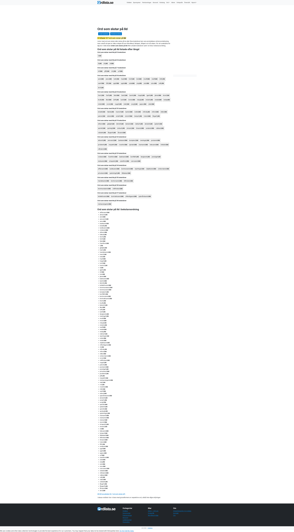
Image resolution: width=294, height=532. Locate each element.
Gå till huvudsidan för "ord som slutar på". (111, 494)
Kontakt (176, 513)
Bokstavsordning (116, 34)
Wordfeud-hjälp (153, 515)
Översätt (187, 2)
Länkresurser (127, 520)
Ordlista (150, 528)
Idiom (173, 2)
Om (174, 515)
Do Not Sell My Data (127, 531)
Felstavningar (146, 2)
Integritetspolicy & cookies (182, 511)
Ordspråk (180, 2)
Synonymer (137, 2)
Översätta (126, 522)
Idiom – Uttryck (153, 511)
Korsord (155, 2)
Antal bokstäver (103, 34)
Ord (167, 2)
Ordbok (129, 2)
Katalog (162, 2)
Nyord (194, 2)
